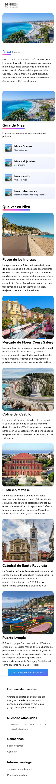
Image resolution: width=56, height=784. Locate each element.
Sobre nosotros (15, 745)
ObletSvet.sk (29, 724)
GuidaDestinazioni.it (19, 729)
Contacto (12, 751)
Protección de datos (17, 775)
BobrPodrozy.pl (43, 724)
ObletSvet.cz (16, 724)
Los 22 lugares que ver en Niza (28, 672)
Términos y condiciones (19, 769)
